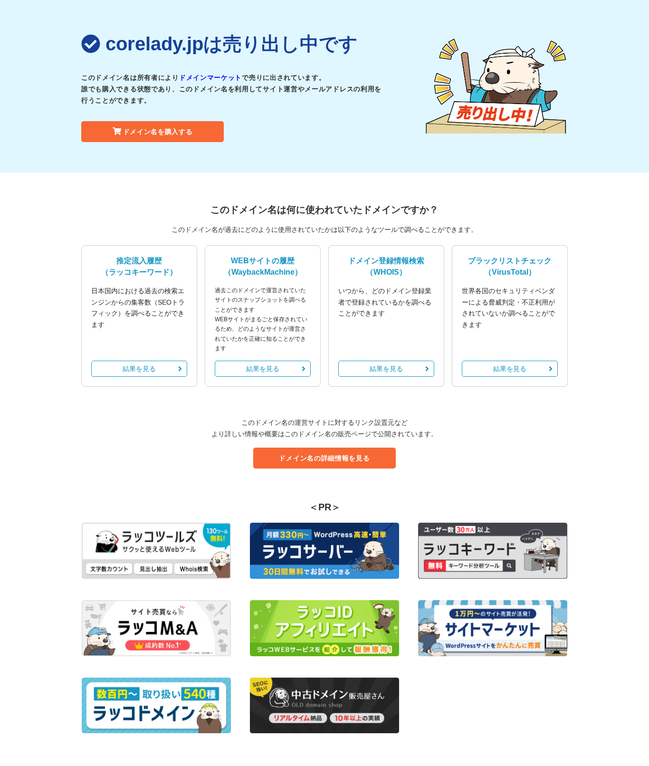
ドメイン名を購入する (158, 131)
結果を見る (139, 369)
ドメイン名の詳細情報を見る (324, 458)
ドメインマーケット (210, 77)
